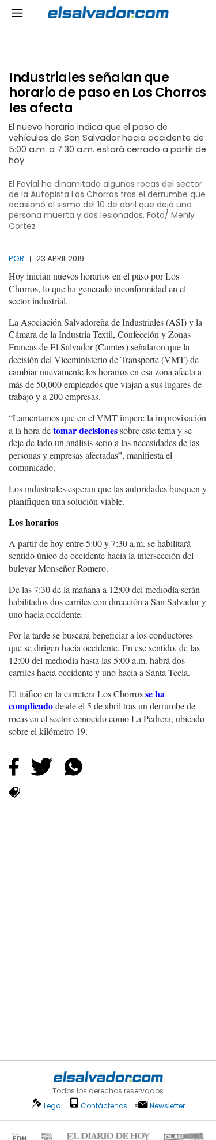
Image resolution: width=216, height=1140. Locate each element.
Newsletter (167, 1106)
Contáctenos (104, 1106)
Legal (53, 1106)
